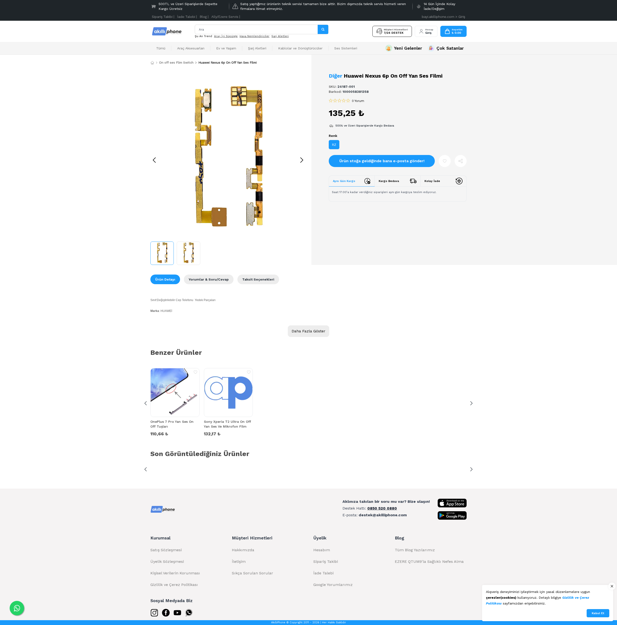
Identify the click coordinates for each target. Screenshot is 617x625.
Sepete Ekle (175, 433)
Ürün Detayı (165, 279)
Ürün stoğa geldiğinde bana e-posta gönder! (381, 161)
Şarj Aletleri (280, 36)
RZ (334, 145)
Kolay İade (432, 181)
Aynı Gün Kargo (344, 181)
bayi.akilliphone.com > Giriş (443, 17)
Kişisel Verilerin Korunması (175, 573)
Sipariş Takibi (325, 561)
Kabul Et (598, 613)
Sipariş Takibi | (163, 17)
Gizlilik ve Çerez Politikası (174, 584)
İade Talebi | (187, 17)
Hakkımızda (243, 550)
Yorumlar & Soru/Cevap (209, 279)
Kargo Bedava (389, 181)
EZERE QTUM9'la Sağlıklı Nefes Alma (429, 561)
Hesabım (321, 550)
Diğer (335, 76)
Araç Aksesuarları (190, 48)
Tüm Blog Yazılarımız (415, 550)
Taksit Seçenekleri (258, 279)
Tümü (160, 48)
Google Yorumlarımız (333, 584)
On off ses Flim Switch (176, 62)
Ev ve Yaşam (226, 48)
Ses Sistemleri (345, 48)
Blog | (204, 17)
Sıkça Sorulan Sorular (252, 573)
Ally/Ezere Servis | (225, 17)
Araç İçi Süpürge (226, 36)
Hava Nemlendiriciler (254, 36)
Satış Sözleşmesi (166, 550)
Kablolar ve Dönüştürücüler (300, 48)
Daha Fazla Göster (308, 331)
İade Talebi (323, 573)
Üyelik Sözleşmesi (167, 561)
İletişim (239, 561)
